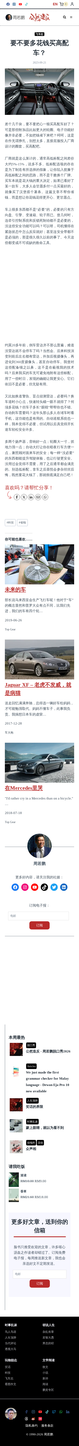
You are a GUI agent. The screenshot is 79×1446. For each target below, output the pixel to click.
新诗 (45, 1378)
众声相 (31, 1149)
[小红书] (40, 1418)
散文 (45, 1367)
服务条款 (47, 1425)
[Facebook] (8, 4)
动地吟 (31, 1142)
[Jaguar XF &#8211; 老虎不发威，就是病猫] (39, 659)
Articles (31, 1066)
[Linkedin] (67, 1411)
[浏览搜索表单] (64, 17)
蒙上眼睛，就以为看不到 (45, 1128)
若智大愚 (48, 1337)
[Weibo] (33, 1418)
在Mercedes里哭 (24, 788)
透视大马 (10, 1349)
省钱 (22, 522)
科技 (10, 522)
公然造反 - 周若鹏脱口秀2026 (48, 1051)
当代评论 (10, 1343)
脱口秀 (31, 1045)
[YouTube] (20, 4)
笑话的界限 (34, 1107)
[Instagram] (14, 4)
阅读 (45, 1384)
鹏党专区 (48, 1389)
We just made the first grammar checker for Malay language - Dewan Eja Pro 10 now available (47, 1081)
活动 (40, 1142)
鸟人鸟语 (10, 1331)
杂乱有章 (48, 1331)
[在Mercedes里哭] (39, 763)
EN (55, 4)
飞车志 (39, 34)
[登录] (72, 4)
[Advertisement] (39, 293)
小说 (45, 1372)
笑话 (8, 1367)
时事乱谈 (32, 1121)
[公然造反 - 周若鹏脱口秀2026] (40, 1043)
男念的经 (48, 1343)
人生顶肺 (32, 1100)
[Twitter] (53, 1411)
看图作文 (10, 1384)
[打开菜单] (71, 17)
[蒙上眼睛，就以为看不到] (40, 1119)
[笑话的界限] (40, 1098)
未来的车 (15, 589)
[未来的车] (39, 561)
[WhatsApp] (60, 1411)
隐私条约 (32, 1425)
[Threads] (26, 1418)
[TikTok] (26, 4)
